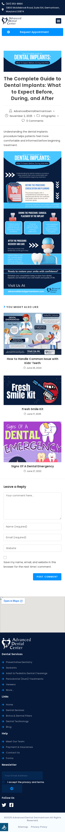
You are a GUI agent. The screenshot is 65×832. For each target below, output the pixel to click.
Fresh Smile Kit (32, 409)
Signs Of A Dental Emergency (32, 466)
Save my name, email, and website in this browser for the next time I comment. (30, 564)
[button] (58, 21)
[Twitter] (4, 805)
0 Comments (34, 121)
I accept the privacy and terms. (25, 782)
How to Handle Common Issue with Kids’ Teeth (32, 361)
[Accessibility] (4, 827)
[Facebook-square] (11, 805)
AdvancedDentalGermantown (33, 111)
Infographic (48, 116)
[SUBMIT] (12, 788)
